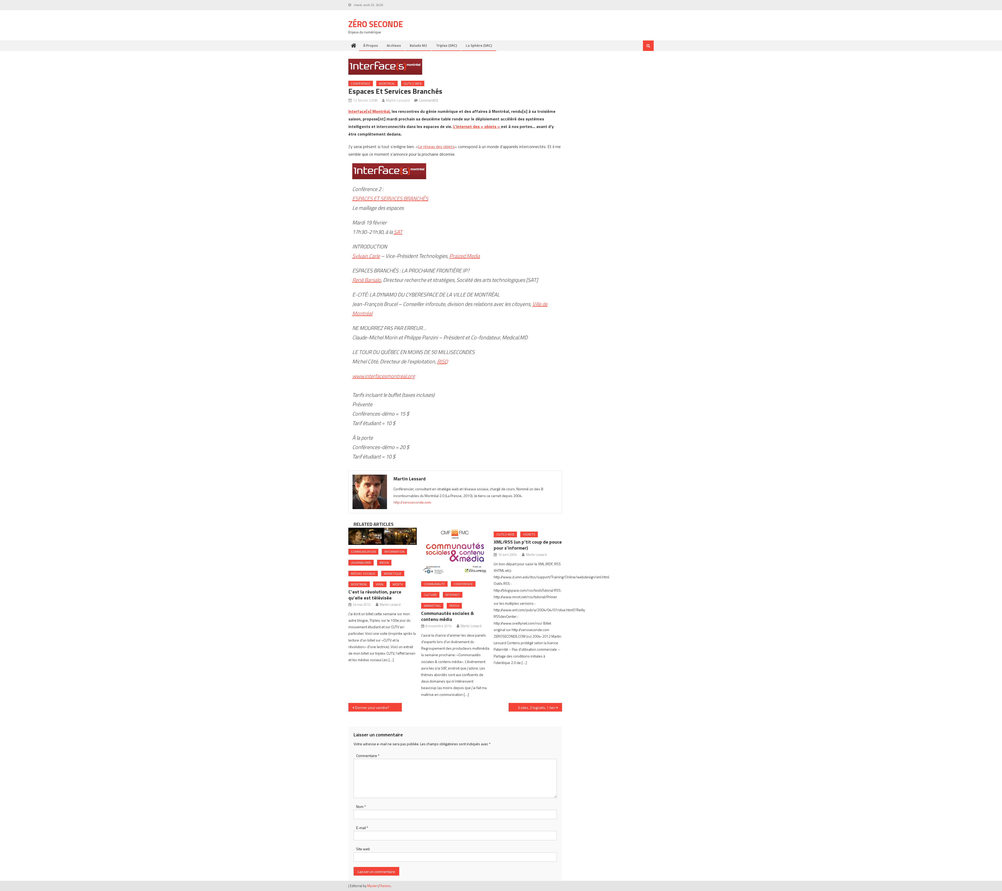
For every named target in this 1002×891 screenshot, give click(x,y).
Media (384, 562)
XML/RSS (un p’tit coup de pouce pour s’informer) (528, 544)
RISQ (442, 361)
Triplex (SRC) (446, 45)
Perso (454, 605)
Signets (529, 534)
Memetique (393, 573)
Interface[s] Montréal (369, 111)
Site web (363, 849)
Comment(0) (428, 100)
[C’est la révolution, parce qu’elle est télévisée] (382, 536)
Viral (380, 584)
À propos (370, 45)
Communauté (434, 583)
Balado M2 (418, 45)
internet (452, 594)
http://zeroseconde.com (412, 502)
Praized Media (464, 256)
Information (394, 551)
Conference (360, 83)
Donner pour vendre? (372, 707)
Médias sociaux (363, 573)
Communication (363, 551)
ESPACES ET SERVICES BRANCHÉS (390, 198)
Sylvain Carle (366, 256)
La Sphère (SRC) (479, 45)
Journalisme (361, 562)
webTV (397, 584)
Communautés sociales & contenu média (447, 616)
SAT (398, 232)
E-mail (362, 827)
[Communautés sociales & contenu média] (455, 552)
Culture (430, 594)
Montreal (387, 83)
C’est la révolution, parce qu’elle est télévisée (374, 594)
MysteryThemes (379, 885)
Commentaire (367, 755)
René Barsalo (366, 280)
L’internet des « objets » (477, 126)
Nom (361, 806)
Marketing (432, 605)
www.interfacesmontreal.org (383, 376)
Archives (394, 45)
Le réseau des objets (436, 146)
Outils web (413, 83)
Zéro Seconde (375, 24)
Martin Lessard (398, 100)
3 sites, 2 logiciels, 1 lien (536, 707)
